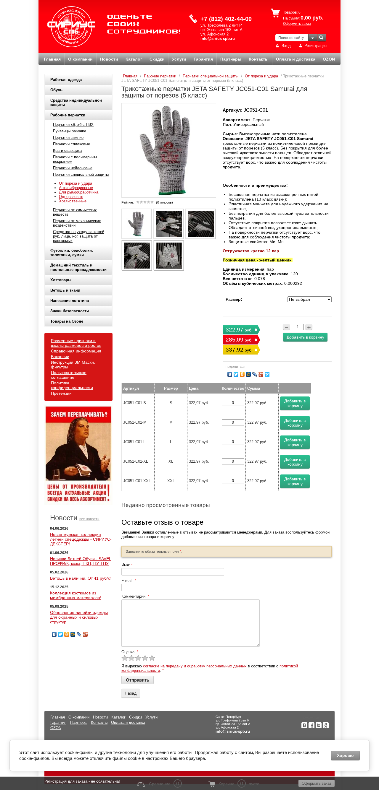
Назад (130, 693)
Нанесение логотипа (69, 300)
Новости (109, 59)
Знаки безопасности (69, 311)
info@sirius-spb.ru (217, 38)
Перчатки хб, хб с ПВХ (73, 124)
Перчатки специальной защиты (81, 174)
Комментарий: (135, 596)
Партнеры (230, 59)
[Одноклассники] (67, 634)
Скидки (157, 59)
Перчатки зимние (68, 137)
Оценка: (129, 652)
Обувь (56, 90)
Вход (286, 45)
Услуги (179, 59)
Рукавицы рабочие (69, 131)
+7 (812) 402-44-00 (226, 19)
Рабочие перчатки (67, 115)
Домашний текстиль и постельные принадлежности (78, 267)
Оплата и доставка (295, 59)
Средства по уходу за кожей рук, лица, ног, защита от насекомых (78, 236)
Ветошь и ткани (65, 290)
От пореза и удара (75, 183)
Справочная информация (76, 351)
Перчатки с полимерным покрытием (75, 159)
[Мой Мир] (73, 634)
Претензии (61, 393)
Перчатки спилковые (71, 144)
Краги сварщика (67, 150)
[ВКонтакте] (54, 634)
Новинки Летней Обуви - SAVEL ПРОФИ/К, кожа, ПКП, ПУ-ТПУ (80, 561)
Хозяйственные (72, 201)
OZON (329, 59)
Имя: (127, 565)
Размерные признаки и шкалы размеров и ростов (76, 343)
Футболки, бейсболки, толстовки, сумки (71, 252)
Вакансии (60, 356)
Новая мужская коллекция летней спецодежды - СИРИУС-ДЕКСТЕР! (81, 539)
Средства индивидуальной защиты (76, 102)
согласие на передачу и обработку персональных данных (195, 666)
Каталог (134, 59)
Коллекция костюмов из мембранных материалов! (75, 595)
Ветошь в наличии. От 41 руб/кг (80, 578)
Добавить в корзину (305, 337)
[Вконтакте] (304, 727)
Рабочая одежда (66, 79)
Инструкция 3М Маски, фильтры (73, 364)
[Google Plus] (85, 634)
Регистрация (315, 45)
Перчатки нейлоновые (72, 168)
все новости (89, 519)
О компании (80, 59)
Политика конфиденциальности (72, 385)
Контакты (259, 59)
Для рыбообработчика (78, 192)
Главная (52, 59)
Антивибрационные (76, 188)
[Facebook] (311, 727)
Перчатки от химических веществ (75, 212)
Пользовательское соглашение (68, 375)
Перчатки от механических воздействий (77, 223)
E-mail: (128, 580)
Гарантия (203, 59)
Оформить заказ (297, 24)
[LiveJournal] (79, 634)
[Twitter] (60, 634)
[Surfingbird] (267, 374)
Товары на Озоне (66, 321)
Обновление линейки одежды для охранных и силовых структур (79, 617)
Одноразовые (71, 196)
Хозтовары (60, 280)
